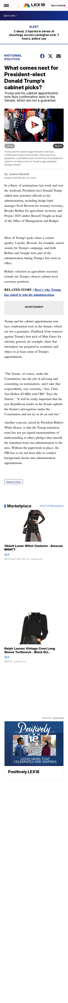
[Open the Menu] (6, 5)
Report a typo (13, 481)
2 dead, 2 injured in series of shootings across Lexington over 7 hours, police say (34, 34)
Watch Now (57, 6)
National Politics (13, 57)
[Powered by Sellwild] (58, 718)
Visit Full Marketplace (52, 506)
